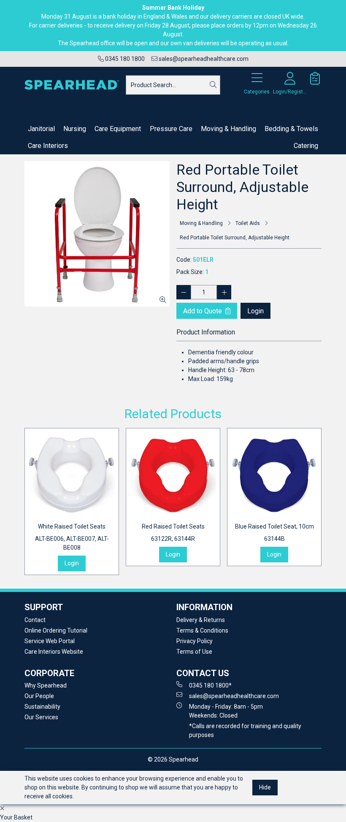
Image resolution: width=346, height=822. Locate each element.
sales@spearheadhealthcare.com (203, 58)
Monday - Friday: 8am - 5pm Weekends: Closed (226, 711)
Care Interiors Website (53, 651)
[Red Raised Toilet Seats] (173, 475)
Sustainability (42, 706)
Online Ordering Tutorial (55, 630)
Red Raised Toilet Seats (173, 532)
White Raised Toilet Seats (72, 537)
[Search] (213, 85)
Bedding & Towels (291, 129)
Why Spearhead (45, 685)
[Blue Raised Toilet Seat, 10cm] (274, 475)
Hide (265, 787)
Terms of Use (194, 651)
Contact (35, 619)
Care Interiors (48, 146)
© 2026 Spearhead (173, 759)
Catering (306, 146)
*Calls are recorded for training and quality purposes (245, 730)
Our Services (41, 717)
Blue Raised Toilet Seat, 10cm (274, 532)
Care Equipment (118, 129)
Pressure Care (171, 129)
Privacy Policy (194, 641)
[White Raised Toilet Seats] (71, 475)
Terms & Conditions (202, 630)
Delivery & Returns (200, 619)
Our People (39, 696)
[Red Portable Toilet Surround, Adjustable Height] (97, 234)
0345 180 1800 (124, 58)
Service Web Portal (49, 641)
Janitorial (41, 129)
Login (255, 311)
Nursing (74, 129)
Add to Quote (203, 311)
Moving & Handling (228, 129)
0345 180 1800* (210, 685)
